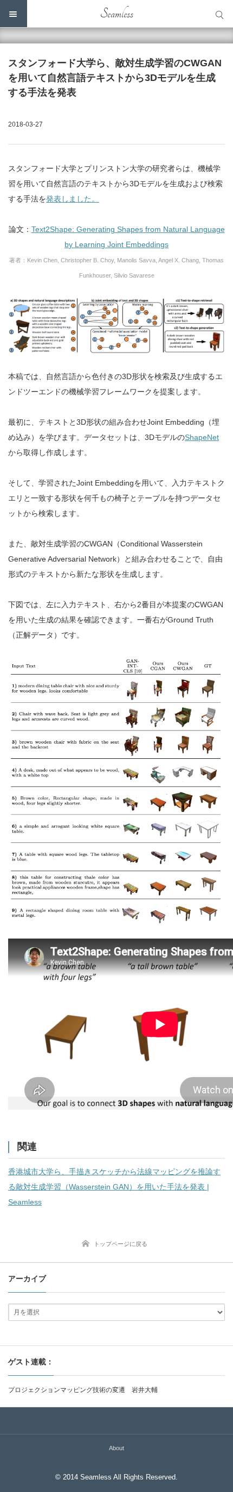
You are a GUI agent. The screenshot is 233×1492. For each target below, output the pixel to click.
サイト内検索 (219, 13)
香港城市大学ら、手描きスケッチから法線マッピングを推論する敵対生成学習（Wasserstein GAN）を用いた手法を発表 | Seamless (114, 1186)
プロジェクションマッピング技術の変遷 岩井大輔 (83, 1390)
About (116, 1448)
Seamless (116, 13)
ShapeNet (202, 437)
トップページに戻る (120, 1244)
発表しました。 (72, 198)
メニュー (13, 13)
